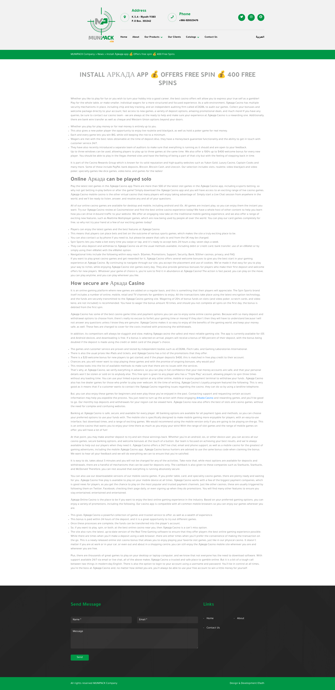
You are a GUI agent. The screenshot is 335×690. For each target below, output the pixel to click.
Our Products (151, 37)
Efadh (261, 683)
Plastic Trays (225, 58)
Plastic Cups (130, 53)
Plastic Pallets (178, 48)
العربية (260, 37)
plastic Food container (136, 58)
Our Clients (174, 37)
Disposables (130, 48)
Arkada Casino (204, 398)
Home (123, 37)
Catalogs (191, 37)
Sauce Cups (177, 62)
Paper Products (227, 53)
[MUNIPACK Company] (101, 24)
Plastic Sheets (178, 58)
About (135, 37)
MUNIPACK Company (105, 683)
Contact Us (211, 37)
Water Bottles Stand (230, 48)
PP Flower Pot (131, 62)
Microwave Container (183, 53)
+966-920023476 (188, 20)
